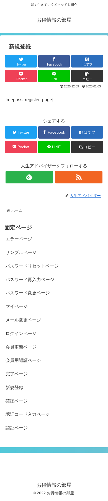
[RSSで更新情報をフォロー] (79, 177)
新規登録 (14, 387)
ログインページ (21, 333)
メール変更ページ (23, 320)
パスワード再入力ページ (30, 279)
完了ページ (17, 374)
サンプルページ (21, 252)
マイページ (17, 306)
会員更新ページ (21, 347)
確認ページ (17, 401)
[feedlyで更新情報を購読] (29, 177)
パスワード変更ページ (28, 292)
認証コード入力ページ (28, 414)
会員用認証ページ (23, 360)
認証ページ (17, 427)
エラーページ (19, 239)
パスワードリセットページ (32, 266)
